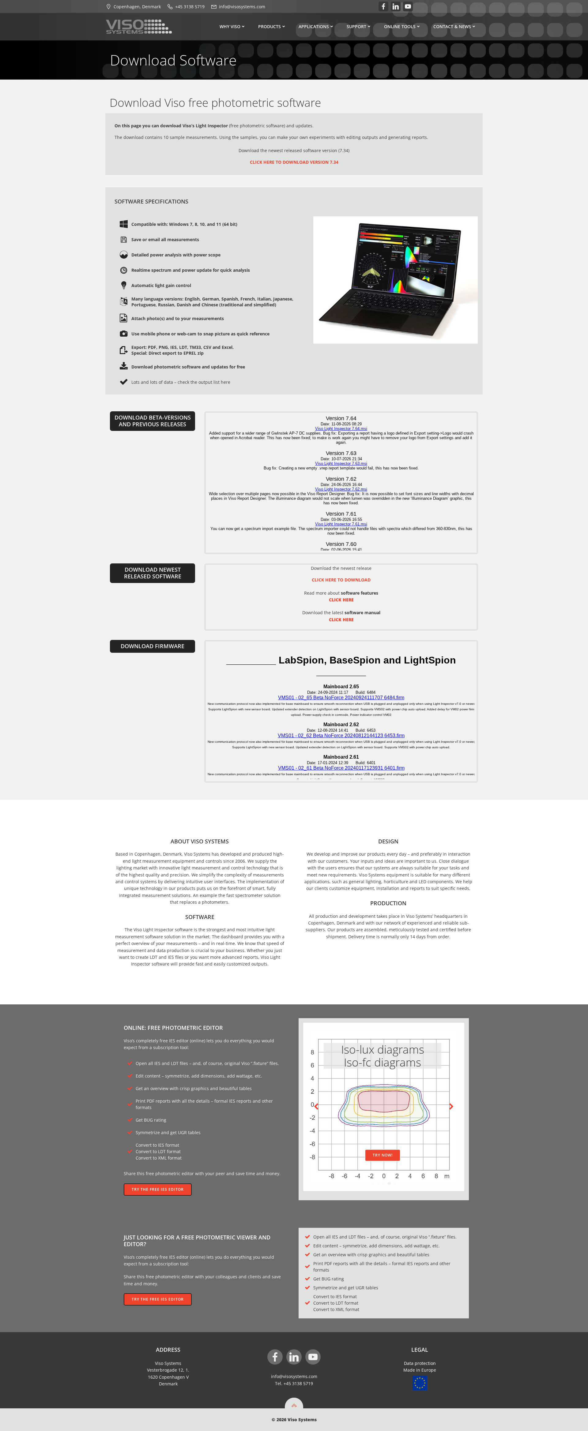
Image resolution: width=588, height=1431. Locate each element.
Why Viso (230, 26)
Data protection (420, 1363)
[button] (372, 1183)
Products (269, 26)
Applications (314, 26)
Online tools (400, 26)
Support (356, 26)
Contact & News (452, 26)
